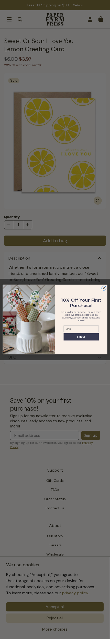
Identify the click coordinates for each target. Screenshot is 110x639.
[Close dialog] (104, 288)
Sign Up (81, 337)
